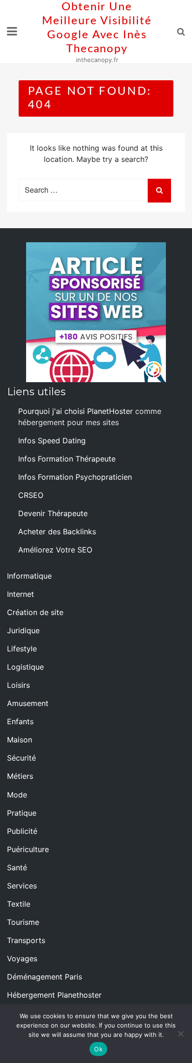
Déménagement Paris (44, 976)
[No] (180, 1033)
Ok (98, 1049)
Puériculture (28, 849)
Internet (20, 594)
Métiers (20, 776)
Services (22, 885)
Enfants (20, 721)
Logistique (25, 666)
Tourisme (23, 922)
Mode (17, 794)
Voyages (22, 958)
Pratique (21, 813)
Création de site (35, 612)
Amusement (27, 703)
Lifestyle (22, 648)
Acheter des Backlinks (57, 531)
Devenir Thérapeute (53, 513)
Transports (26, 940)
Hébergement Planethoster (54, 995)
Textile (18, 904)
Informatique (29, 575)
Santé (17, 867)
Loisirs (18, 685)
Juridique (23, 630)
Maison (19, 739)
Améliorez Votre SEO (55, 549)
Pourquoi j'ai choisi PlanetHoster (75, 411)
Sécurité (21, 757)
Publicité (22, 831)
